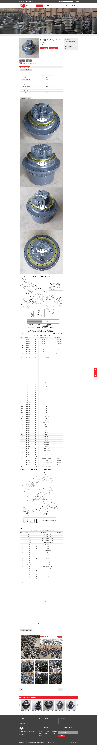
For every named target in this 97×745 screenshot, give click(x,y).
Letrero (47, 742)
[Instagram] (77, 742)
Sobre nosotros (54, 731)
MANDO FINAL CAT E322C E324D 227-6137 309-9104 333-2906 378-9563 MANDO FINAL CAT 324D (63, 710)
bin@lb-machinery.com (29, 1)
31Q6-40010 (39, 692)
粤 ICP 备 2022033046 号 (52, 742)
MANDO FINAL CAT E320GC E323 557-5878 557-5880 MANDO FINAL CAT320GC (29, 710)
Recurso (40, 733)
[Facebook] (69, 742)
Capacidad (47, 731)
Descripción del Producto (24, 67)
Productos (40, 731)
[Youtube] (75, 742)
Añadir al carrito (54, 48)
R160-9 (25, 692)
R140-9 (20, 692)
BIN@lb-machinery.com (50, 720)
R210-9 (29, 692)
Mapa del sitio (38, 742)
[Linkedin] (71, 742)
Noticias (46, 733)
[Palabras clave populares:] (72, 1)
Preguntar (45, 48)
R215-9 (34, 692)
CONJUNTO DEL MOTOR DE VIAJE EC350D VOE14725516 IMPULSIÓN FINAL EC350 (52, 710)
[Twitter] (73, 742)
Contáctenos (54, 733)
